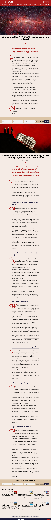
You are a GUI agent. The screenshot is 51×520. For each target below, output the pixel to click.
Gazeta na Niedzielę (23, 516)
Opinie (38, 4)
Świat (12, 4)
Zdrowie (18, 4)
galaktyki (30, 77)
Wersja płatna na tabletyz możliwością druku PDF (46, 2)
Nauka (15, 4)
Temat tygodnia (4, 4)
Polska (9, 4)
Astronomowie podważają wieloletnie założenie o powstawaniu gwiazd (41, 494)
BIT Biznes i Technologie (24, 4)
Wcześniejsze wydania (43, 4)
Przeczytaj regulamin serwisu (21, 519)
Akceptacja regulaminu (40, 121)
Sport (35, 4)
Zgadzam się (48, 519)
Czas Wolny (31, 4)
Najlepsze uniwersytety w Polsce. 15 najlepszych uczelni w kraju (39, 505)
